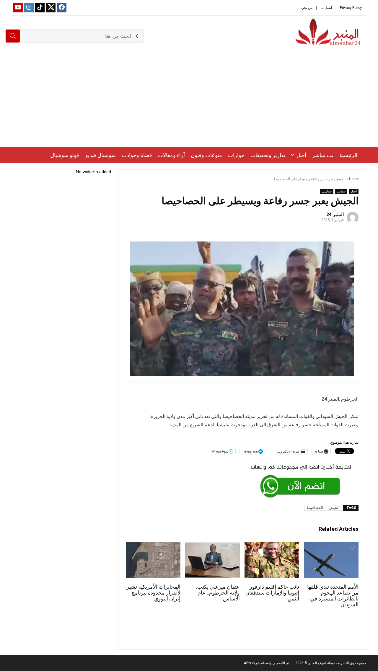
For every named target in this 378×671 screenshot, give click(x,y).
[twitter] (51, 7)
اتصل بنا (326, 8)
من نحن (306, 8)
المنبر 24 (335, 214)
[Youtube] (18, 7)
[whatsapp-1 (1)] (301, 463)
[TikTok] (40, 7)
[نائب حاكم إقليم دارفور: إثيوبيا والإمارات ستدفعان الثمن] (272, 546)
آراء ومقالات (171, 155)
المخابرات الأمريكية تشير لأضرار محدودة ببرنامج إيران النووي (153, 593)
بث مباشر (322, 155)
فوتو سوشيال (64, 155)
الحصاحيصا (315, 508)
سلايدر (341, 191)
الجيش (334, 508)
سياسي (327, 191)
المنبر (312, 663)
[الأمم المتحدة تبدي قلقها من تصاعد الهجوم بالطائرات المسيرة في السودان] (331, 546)
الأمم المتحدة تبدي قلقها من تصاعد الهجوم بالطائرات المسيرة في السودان (333, 596)
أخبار (301, 155)
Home (354, 179)
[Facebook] (61, 7)
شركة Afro (252, 663)
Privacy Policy (351, 8)
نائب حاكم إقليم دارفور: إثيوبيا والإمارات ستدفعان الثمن (272, 593)
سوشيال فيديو (100, 155)
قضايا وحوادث (137, 155)
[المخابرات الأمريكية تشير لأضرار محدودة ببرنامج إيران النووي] (153, 546)
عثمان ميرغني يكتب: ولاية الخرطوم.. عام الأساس (218, 593)
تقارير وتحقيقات (267, 155)
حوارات (236, 155)
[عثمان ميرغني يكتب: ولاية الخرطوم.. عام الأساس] (212, 546)
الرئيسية (348, 155)
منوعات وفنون (206, 155)
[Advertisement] (189, 102)
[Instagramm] (29, 7)
